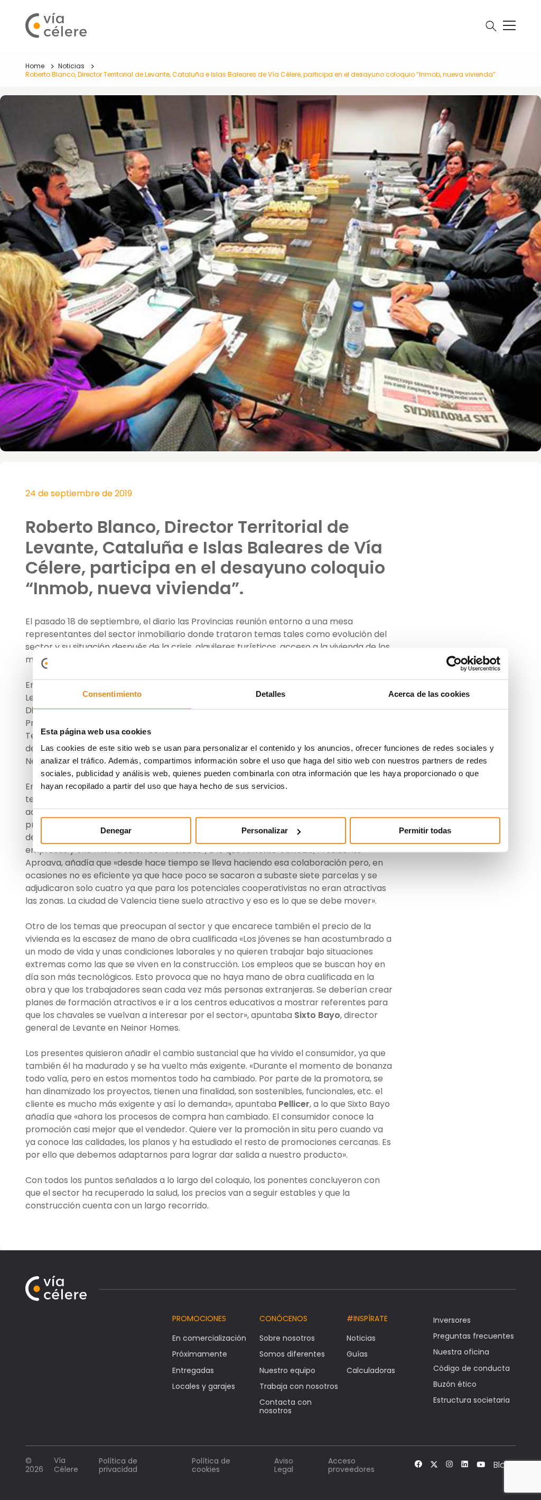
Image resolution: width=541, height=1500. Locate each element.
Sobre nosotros (287, 1338)
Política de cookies (211, 1465)
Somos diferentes (292, 1354)
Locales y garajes (203, 1386)
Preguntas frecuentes (473, 1336)
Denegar (116, 830)
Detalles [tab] (271, 693)
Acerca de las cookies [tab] (429, 693)
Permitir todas (425, 830)
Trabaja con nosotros (298, 1386)
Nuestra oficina (461, 1352)
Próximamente (199, 1354)
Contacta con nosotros (285, 1406)
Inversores (452, 1320)
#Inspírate (367, 1318)
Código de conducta (471, 1368)
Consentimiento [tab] (112, 693)
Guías (357, 1354)
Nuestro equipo (287, 1370)
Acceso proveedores (351, 1465)
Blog (502, 1465)
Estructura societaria (471, 1400)
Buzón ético (455, 1384)
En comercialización (209, 1338)
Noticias (71, 65)
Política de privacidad (118, 1465)
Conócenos (283, 1318)
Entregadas (193, 1370)
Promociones (199, 1318)
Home (34, 65)
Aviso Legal (283, 1465)
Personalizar (264, 830)
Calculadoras (371, 1370)
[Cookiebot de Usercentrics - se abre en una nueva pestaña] (454, 663)
